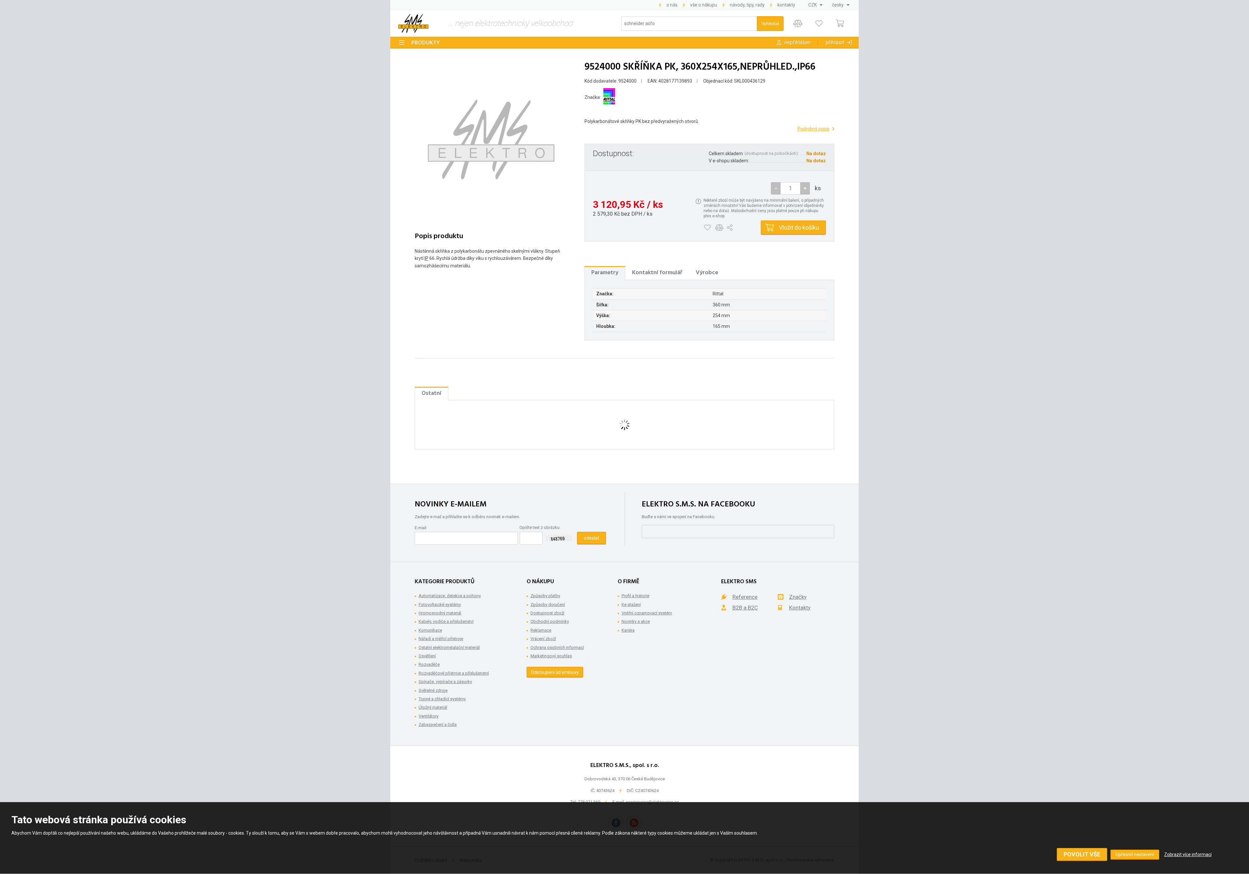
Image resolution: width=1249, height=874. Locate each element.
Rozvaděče (429, 664)
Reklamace (540, 630)
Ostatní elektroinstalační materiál (449, 647)
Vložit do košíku (799, 227)
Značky (798, 597)
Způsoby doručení (547, 604)
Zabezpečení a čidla (438, 724)
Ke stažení (631, 604)
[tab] (604, 273)
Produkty (425, 43)
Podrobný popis (813, 128)
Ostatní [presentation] (431, 393)
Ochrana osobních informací (557, 647)
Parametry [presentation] (604, 272)
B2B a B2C (745, 607)
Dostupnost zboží (547, 613)
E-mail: (421, 527)
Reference (745, 597)
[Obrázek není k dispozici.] (491, 139)
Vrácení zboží (543, 638)
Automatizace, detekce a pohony (450, 595)
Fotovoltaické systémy (440, 604)
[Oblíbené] (819, 23)
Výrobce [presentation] (707, 272)
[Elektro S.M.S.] (413, 23)
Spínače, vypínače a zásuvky (445, 681)
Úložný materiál (433, 707)
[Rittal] (609, 97)
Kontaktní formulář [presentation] (657, 272)
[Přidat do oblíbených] (707, 227)
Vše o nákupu (703, 4)
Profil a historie (635, 595)
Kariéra (628, 630)
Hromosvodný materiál (440, 613)
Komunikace (430, 630)
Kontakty (786, 4)
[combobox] (815, 4)
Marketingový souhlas (551, 655)
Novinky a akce (636, 621)
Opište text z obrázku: (539, 527)
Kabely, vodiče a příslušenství (446, 621)
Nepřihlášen (798, 42)
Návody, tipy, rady (747, 4)
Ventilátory (428, 716)
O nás (672, 4)
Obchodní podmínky (549, 621)
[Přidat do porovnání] (719, 227)
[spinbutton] (790, 188)
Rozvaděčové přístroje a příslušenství (454, 673)
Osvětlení (427, 655)
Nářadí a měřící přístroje (441, 638)
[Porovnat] (797, 23)
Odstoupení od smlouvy (555, 672)
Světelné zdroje (433, 690)
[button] (805, 188)
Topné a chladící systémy (442, 698)
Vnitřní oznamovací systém (647, 613)
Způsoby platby (545, 595)
